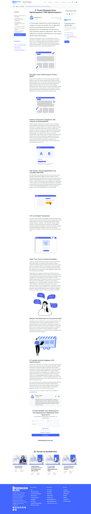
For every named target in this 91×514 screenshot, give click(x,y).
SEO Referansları (67, 501)
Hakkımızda (65, 493)
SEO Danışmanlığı (22, 44)
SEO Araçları (50, 2)
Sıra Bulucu (49, 491)
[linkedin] (59, 396)
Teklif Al (66, 41)
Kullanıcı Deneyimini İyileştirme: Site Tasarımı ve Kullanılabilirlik (19, 19)
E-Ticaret (22, 6)
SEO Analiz (49, 489)
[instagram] (56, 396)
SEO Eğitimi (63, 2)
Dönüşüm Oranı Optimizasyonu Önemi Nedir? (20, 16)
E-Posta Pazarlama (35, 497)
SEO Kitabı (33, 501)
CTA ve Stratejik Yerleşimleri (20, 26)
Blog (17, 6)
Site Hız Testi (50, 497)
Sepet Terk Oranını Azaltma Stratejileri (20, 29)
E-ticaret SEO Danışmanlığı (35, 390)
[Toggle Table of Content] (26, 14)
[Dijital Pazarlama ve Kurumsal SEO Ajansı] (13, 6)
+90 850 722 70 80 (70, 32)
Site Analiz (49, 493)
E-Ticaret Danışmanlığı (36, 493)
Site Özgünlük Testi (51, 499)
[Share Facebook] (67, 14)
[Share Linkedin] (69, 14)
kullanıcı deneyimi (33, 41)
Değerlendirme (45, 428)
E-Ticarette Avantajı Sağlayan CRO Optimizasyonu (20, 35)
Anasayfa (65, 489)
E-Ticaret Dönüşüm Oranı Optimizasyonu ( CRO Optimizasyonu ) (38, 6)
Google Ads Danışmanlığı (36, 503)
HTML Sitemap (66, 491)
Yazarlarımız (66, 499)
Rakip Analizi (50, 495)
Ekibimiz (65, 497)
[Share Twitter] (72, 14)
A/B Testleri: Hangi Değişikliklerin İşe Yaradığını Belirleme (20, 23)
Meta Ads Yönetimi (35, 505)
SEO (45, 2)
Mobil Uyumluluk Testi (52, 501)
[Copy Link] (74, 14)
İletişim (69, 2)
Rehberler (57, 2)
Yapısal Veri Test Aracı (52, 503)
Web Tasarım (17, 47)
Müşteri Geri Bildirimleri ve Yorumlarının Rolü (19, 32)
